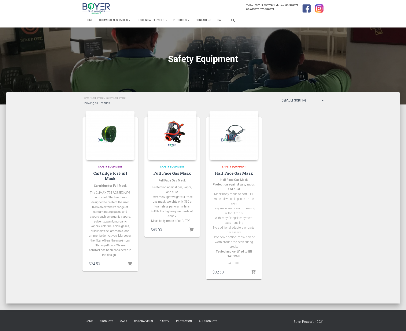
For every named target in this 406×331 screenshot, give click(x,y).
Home (89, 20)
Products (180, 20)
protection (184, 321)
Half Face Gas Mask (234, 173)
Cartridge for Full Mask (110, 176)
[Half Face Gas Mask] (234, 135)
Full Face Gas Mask (172, 173)
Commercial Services (113, 20)
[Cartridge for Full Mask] (110, 135)
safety (164, 321)
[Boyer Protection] (96, 8)
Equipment (97, 97)
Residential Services (151, 20)
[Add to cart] (130, 264)
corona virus (143, 321)
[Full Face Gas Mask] (172, 135)
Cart (220, 20)
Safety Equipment (110, 166)
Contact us (203, 20)
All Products (208, 321)
